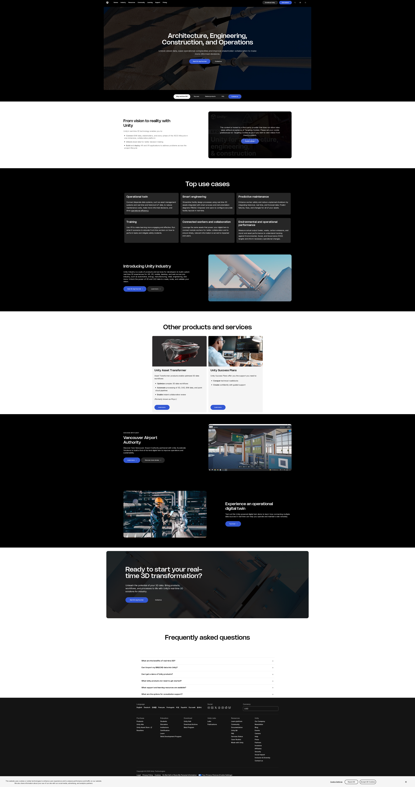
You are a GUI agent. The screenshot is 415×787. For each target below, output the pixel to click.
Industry (123, 2)
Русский (192, 707)
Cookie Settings (336, 782)
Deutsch (147, 707)
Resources (131, 2)
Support (157, 2)
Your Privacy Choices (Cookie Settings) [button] (217, 775)
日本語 (154, 707)
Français (161, 707)
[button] (270, 2)
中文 (177, 707)
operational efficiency (139, 211)
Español (184, 707)
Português (170, 707)
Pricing (165, 2)
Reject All (351, 782)
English (139, 707)
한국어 (199, 707)
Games (116, 2)
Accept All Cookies (368, 782)
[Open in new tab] (151, 727)
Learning (150, 2)
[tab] (182, 96)
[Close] (406, 782)
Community (141, 2)
